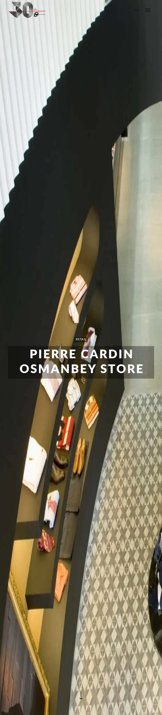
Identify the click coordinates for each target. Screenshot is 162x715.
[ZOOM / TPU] (27, 13)
